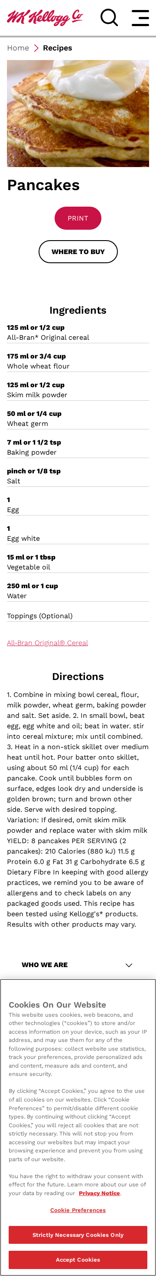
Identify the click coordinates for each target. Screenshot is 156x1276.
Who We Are (45, 965)
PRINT (78, 218)
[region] (78, 1127)
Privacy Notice (99, 1193)
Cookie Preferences (78, 1210)
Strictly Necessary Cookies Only (78, 1235)
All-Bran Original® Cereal (47, 643)
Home (18, 47)
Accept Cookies (78, 1259)
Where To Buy (78, 252)
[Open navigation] (140, 18)
